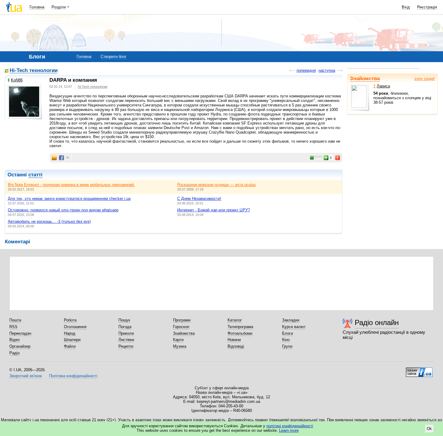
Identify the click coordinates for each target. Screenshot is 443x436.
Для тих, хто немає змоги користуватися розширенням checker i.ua (69, 198)
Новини (234, 339)
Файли (70, 346)
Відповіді (236, 346)
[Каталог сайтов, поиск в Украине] (419, 370)
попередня (306, 70)
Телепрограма (240, 326)
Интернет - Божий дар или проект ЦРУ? (213, 210)
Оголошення (75, 326)
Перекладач (20, 333)
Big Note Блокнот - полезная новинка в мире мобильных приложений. (71, 184)
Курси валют (294, 326)
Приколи (126, 333)
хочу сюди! (424, 78)
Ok (429, 428)
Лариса (383, 86)
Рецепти (125, 346)
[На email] (54, 157)
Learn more (289, 430)
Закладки (290, 320)
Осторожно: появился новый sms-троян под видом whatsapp (63, 210)
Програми (181, 320)
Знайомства (365, 78)
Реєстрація (427, 7)
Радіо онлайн (377, 322)
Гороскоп (181, 326)
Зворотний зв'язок (25, 376)
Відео (14, 339)
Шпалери (72, 339)
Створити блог (114, 56)
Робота (70, 320)
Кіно (286, 339)
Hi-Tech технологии (34, 70)
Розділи (59, 7)
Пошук (124, 320)
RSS (13, 326)
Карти (178, 339)
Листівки (126, 339)
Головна (37, 7)
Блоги (287, 333)
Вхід (406, 7)
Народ (69, 333)
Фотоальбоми (240, 333)
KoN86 (17, 80)
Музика (179, 346)
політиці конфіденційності (289, 426)
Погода (124, 326)
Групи (287, 346)
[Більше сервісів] (67, 157)
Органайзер (19, 346)
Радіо (14, 353)
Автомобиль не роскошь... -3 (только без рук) (49, 221)
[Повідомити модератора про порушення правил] (338, 157)
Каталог (235, 320)
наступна (327, 70)
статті (35, 175)
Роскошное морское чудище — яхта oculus (216, 184)
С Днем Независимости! (199, 198)
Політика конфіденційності (73, 376)
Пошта (15, 320)
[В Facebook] (61, 157)
